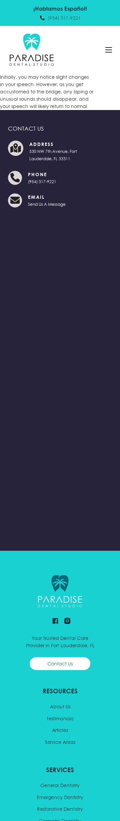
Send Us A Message (47, 204)
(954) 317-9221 (42, 181)
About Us (60, 706)
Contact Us (60, 663)
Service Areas (60, 742)
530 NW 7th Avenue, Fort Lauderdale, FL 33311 (53, 155)
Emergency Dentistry (60, 797)
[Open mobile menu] (108, 50)
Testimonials (60, 718)
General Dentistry (60, 785)
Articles (60, 730)
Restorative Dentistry (60, 809)
